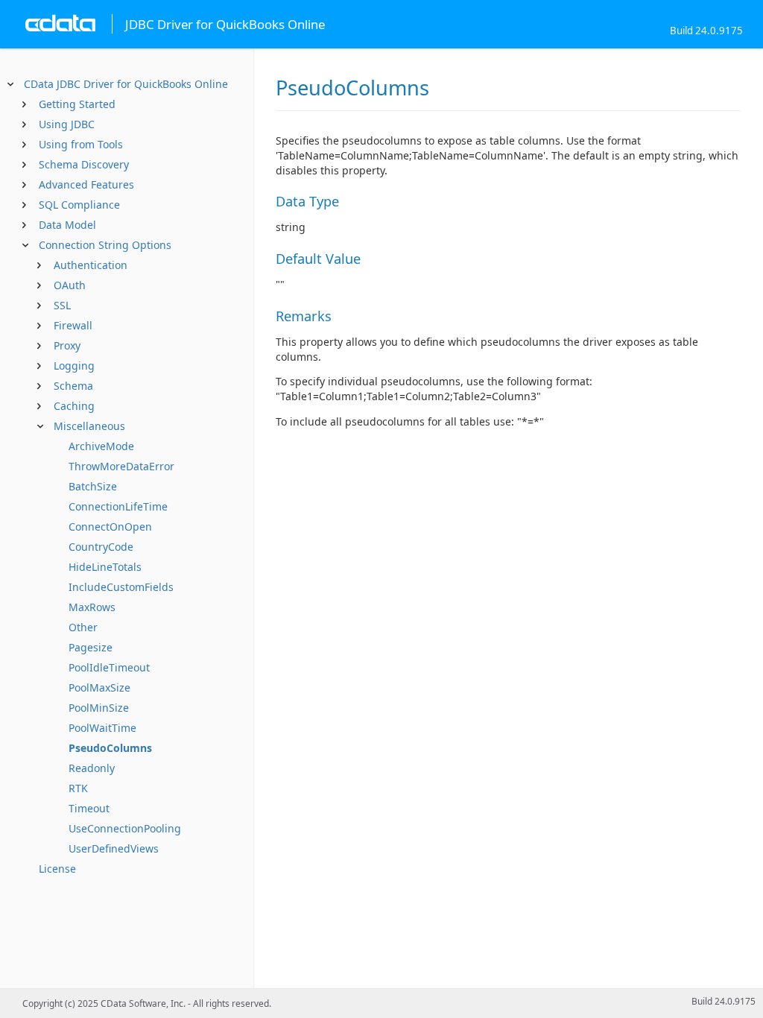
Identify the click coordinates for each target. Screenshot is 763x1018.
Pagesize (91, 647)
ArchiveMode (101, 446)
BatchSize (93, 486)
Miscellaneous (89, 426)
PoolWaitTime (102, 728)
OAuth (70, 285)
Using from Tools (81, 144)
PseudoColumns (110, 748)
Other (83, 627)
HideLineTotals (105, 567)
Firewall (73, 325)
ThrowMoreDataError (121, 466)
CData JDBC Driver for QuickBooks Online (126, 84)
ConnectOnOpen (110, 526)
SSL (62, 305)
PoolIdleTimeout (109, 667)
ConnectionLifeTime (118, 506)
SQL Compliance (79, 204)
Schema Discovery (84, 164)
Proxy (67, 345)
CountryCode (101, 547)
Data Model (67, 225)
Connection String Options (105, 245)
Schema (73, 386)
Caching (74, 406)
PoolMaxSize (99, 687)
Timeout (89, 808)
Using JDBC (67, 124)
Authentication (90, 265)
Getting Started (77, 104)
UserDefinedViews (114, 848)
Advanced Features (86, 184)
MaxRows (92, 607)
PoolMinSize (99, 708)
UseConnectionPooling (125, 828)
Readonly (92, 768)
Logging (74, 365)
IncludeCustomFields (121, 587)
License (57, 868)
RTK (78, 788)
